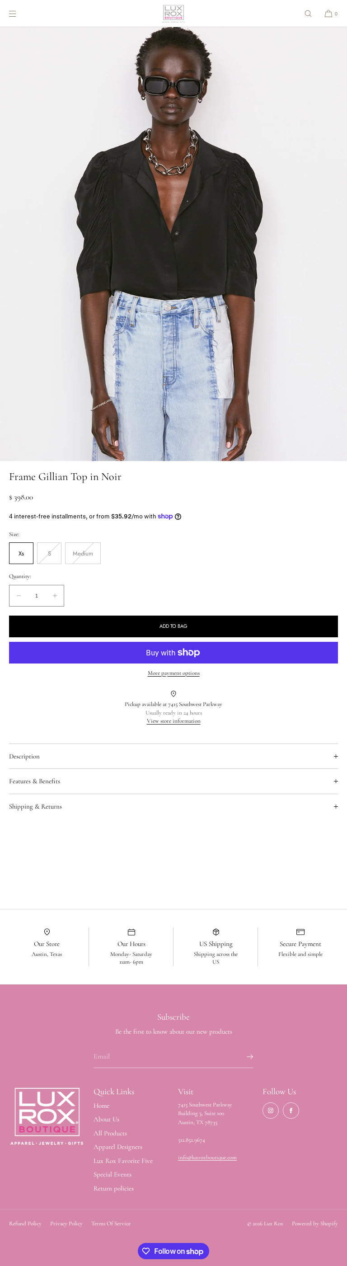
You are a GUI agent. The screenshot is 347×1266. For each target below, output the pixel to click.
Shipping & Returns (35, 806)
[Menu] (20, 13)
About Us (106, 1119)
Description (24, 756)
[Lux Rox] (173, 13)
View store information (174, 721)
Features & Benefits (34, 781)
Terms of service (111, 1223)
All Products (110, 1133)
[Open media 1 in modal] (173, 244)
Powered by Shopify (315, 1223)
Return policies (114, 1188)
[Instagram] (271, 1110)
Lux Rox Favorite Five (123, 1161)
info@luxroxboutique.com (207, 1157)
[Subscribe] (242, 1057)
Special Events (112, 1174)
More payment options (174, 673)
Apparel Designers (118, 1147)
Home (101, 1105)
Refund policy (25, 1223)
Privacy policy (66, 1223)
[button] (308, 13)
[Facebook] (291, 1110)
